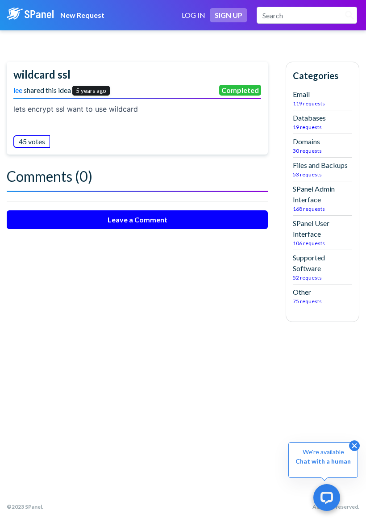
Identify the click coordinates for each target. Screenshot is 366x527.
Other (307, 296)
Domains (307, 145)
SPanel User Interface (311, 233)
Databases (309, 121)
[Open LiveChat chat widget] (326, 497)
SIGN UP (228, 15)
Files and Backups (320, 169)
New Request (82, 15)
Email (309, 98)
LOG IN (193, 15)
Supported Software (309, 267)
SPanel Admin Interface (314, 198)
